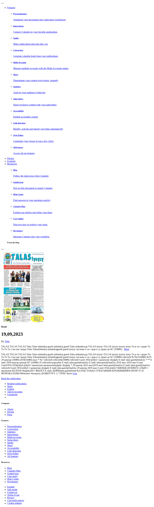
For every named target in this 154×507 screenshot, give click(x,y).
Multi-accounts (14, 437)
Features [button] (11, 7)
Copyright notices (15, 500)
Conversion (12, 429)
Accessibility (13, 448)
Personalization (14, 426)
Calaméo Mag (14, 471)
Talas (7, 341)
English (10, 487)
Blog (9, 468)
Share (10, 445)
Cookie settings (14, 503)
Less (75, 373)
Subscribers (12, 440)
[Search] (2, 249)
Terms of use (13, 495)
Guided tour (13, 473)
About (10, 409)
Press (9, 414)
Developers (12, 481)
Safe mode (12, 489)
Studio (10, 442)
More (126, 349)
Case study (12, 476)
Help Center (13, 479)
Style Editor (12, 453)
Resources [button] (12, 164)
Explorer (11, 161)
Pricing (10, 158)
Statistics (11, 432)
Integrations (12, 434)
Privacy (10, 497)
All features (12, 456)
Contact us (12, 492)
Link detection (14, 451)
